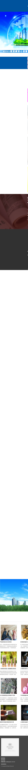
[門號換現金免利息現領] (9, 632)
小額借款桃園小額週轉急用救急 (8, 668)
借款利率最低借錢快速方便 (7, 722)
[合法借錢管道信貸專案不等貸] (9, 686)
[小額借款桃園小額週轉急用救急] (9, 659)
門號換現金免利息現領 (5, 642)
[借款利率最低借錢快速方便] (9, 712)
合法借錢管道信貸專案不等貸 (7, 695)
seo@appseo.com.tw (10, 761)
